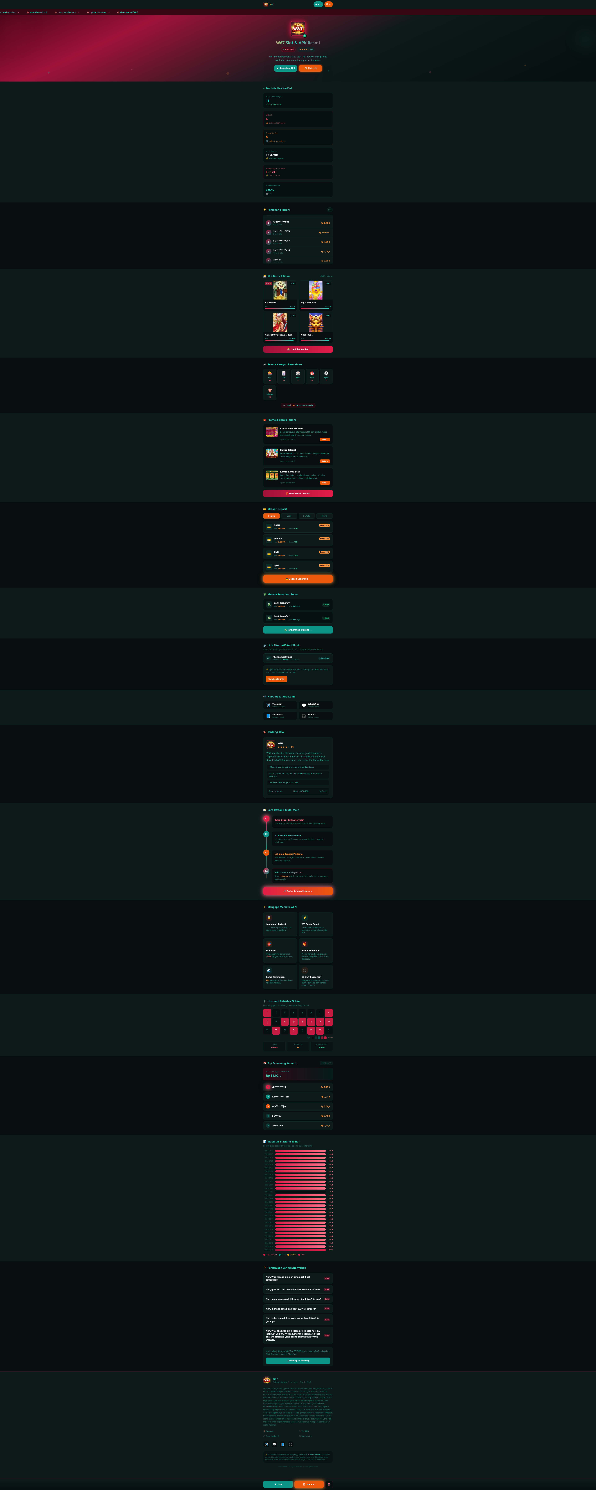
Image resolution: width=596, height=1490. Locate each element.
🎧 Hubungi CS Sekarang (298, 1360)
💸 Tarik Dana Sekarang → (298, 629)
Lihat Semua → (326, 276)
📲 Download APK (271, 1436)
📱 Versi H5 (304, 1431)
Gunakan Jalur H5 (276, 679)
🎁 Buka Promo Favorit (298, 493)
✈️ (266, 1444)
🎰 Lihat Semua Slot (298, 349)
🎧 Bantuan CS (305, 1436)
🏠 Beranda (268, 1431)
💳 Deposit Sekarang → (298, 578)
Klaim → (325, 439)
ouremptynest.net (311, 1466)
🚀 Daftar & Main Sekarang (298, 891)
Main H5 (312, 68)
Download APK (287, 68)
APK (280, 1484)
